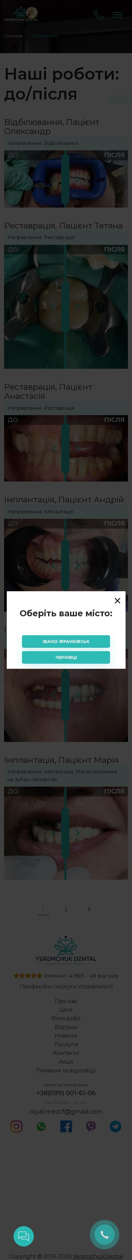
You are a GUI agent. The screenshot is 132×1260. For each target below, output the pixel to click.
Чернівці (66, 657)
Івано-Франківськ (66, 641)
